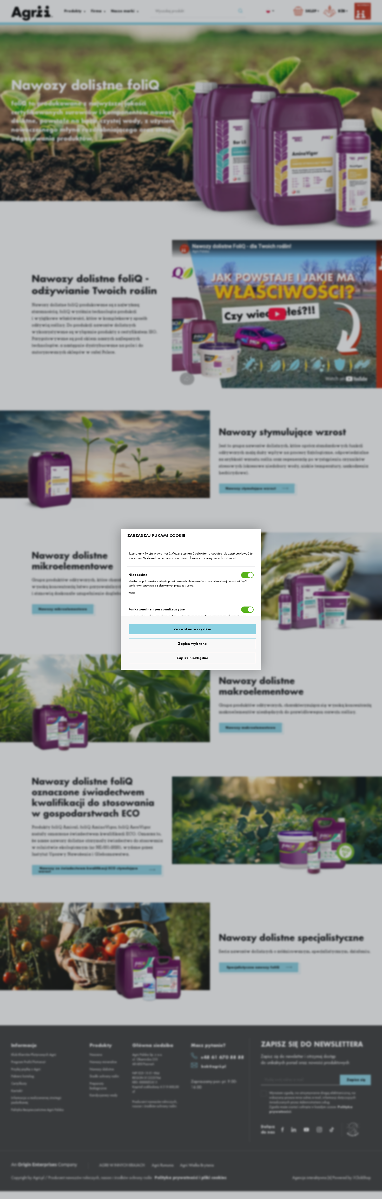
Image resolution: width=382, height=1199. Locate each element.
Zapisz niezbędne (192, 658)
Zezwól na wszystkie (192, 629)
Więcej (132, 593)
